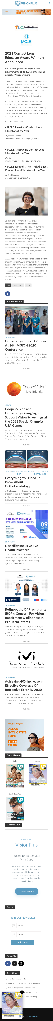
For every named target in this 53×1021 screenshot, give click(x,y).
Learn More (26, 891)
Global (8, 472)
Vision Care (45, 473)
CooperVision (18, 285)
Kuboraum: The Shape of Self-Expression (24, 983)
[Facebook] (8, 963)
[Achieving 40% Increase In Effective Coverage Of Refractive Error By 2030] (26, 660)
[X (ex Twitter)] (14, 963)
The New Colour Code (17, 979)
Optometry (10, 337)
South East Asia (37, 473)
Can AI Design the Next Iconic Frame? (22, 988)
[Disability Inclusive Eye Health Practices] (26, 524)
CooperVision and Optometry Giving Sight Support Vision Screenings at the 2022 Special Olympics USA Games (26, 417)
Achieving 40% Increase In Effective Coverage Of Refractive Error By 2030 (24, 685)
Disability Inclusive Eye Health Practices (21, 548)
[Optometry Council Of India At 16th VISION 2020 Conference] (26, 320)
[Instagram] (21, 963)
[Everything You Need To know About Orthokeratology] (26, 459)
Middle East (20, 473)
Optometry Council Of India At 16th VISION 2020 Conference (25, 345)
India (14, 472)
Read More (26, 369)
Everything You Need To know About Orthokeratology (22, 482)
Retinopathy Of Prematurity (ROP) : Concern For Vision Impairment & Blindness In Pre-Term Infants (25, 615)
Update (8, 405)
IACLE (28, 285)
